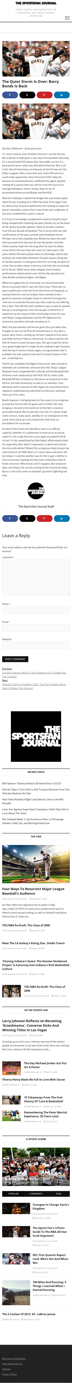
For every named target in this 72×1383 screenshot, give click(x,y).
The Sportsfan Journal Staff (15, 899)
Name (6, 603)
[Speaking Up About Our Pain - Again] (36, 1167)
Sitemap (6, 1369)
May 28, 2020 (37, 1035)
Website (7, 639)
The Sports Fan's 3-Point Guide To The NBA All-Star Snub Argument (50, 1232)
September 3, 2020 (39, 899)
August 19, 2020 (38, 974)
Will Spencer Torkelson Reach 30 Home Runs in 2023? (31, 783)
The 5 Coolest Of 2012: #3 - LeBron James (28, 1314)
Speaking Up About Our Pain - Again (27, 1178)
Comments (36, 1193)
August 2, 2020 (59, 996)
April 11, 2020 (51, 1072)
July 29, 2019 (51, 1121)
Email (6, 621)
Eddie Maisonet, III (33, 1072)
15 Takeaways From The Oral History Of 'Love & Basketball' (43, 1099)
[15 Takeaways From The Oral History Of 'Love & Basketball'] (11, 1100)
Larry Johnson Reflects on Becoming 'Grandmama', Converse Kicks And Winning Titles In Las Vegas (31, 1025)
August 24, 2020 (38, 948)
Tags (58, 1193)
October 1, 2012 (41, 1272)
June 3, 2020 (39, 1182)
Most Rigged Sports (12, 1363)
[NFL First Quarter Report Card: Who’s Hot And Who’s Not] (16, 1255)
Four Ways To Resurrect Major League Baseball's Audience (33, 891)
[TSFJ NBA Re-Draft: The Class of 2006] (11, 991)
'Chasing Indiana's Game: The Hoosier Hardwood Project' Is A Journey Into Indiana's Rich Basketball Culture (35, 965)
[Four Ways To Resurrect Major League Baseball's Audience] (36, 864)
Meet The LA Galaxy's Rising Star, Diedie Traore (33, 943)
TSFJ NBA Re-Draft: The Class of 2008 (26, 925)
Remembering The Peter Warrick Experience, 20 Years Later (45, 1114)
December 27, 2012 (31, 1319)
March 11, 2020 (30, 1085)
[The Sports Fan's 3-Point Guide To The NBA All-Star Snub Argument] (16, 1227)
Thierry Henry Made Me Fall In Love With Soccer (33, 1079)
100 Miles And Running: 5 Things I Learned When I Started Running (49, 1286)
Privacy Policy (9, 1374)
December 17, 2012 (42, 1218)
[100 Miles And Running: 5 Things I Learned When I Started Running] (16, 1282)
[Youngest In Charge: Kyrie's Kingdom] (16, 1204)
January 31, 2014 (41, 1245)
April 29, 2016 (59, 1295)
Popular (13, 1193)
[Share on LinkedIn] (62, 95)
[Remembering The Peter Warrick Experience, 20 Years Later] (11, 1116)
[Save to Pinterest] (45, 95)
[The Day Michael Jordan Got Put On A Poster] (11, 1068)
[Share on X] (27, 95)
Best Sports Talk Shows (14, 1358)
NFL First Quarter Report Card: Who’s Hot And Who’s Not (50, 1259)
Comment (8, 557)
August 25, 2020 (38, 930)
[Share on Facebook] (10, 95)
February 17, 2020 (53, 1106)
